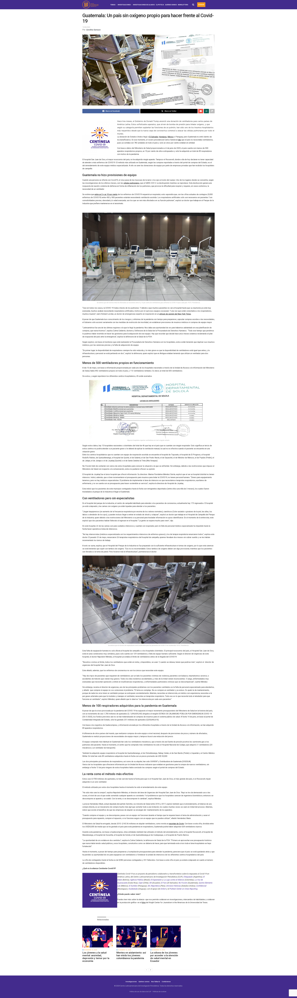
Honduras (163, 137)
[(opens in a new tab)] (97, 936)
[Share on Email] (200, 111)
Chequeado (188, 877)
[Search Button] (193, 5)
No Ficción (182, 883)
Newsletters (183, 5)
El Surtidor (133, 886)
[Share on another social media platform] (212, 111)
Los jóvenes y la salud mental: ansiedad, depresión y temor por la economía (95, 956)
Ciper (140, 883)
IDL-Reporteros (153, 886)
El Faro (164, 883)
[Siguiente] (150, 969)
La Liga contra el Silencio (173, 880)
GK (150, 883)
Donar (201, 4)
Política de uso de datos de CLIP (140, 991)
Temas (112, 5)
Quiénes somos (171, 5)
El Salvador (153, 137)
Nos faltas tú (155, 981)
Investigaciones (124, 5)
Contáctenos (166, 981)
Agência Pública (136, 880)
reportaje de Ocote (176, 824)
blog (143, 902)
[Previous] (146, 969)
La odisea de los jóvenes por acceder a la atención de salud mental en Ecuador (164, 956)
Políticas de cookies (159, 991)
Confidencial (201, 886)
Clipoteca (160, 5)
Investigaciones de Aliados (144, 5)
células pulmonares (131, 183)
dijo (179, 140)
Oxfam (163, 889)
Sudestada (133, 889)
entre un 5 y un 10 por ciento (106, 194)
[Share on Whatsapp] (206, 111)
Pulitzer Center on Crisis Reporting (183, 889)
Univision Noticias (173, 886)
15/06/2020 (86, 27)
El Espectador (156, 880)
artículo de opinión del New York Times (175, 314)
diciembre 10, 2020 (90, 950)
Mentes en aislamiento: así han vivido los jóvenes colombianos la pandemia (131, 955)
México (171, 137)
